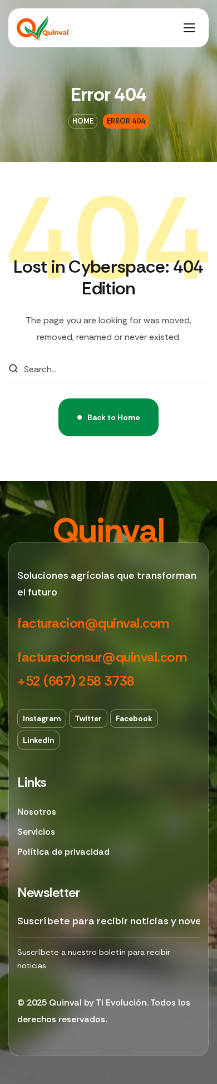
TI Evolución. (122, 1002)
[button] (93, 623)
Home (82, 121)
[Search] (13, 369)
